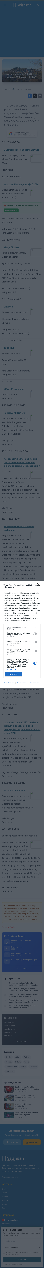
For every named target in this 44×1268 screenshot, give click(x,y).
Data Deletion (9, 683)
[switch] (35, 634)
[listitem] (22, 628)
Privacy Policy (35, 683)
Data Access (22, 683)
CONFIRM (13, 674)
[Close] (39, 585)
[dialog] (22, 634)
